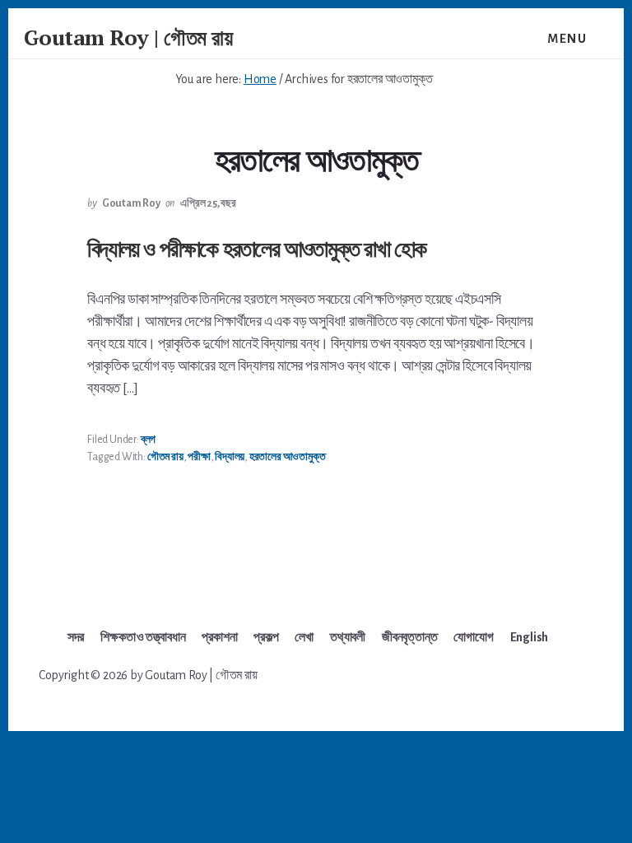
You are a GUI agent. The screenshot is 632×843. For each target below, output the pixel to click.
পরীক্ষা (199, 457)
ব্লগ (148, 439)
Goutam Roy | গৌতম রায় (128, 37)
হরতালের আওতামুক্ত (287, 457)
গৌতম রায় (165, 457)
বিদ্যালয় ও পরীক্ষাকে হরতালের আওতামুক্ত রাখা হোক (256, 248)
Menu (567, 38)
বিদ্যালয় (229, 457)
